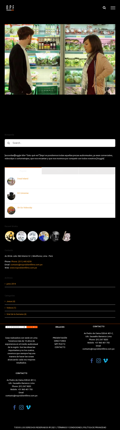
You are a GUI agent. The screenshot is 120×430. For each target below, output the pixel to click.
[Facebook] (14, 407)
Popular (23, 171)
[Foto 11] (66, 236)
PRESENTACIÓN (60, 338)
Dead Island (22, 178)
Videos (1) (11, 308)
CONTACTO (60, 347)
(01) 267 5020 (25, 386)
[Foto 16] (10, 236)
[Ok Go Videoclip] (11, 208)
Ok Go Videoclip (24, 207)
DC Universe (23, 193)
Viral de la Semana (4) (16, 314)
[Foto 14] (32, 236)
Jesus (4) (11, 301)
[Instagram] (21, 407)
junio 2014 (11, 284)
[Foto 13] (43, 236)
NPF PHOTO (60, 344)
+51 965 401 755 (25, 389)
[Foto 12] (55, 236)
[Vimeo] (28, 407)
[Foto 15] (21, 236)
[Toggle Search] (104, 7)
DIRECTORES (60, 341)
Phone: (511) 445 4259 (21, 261)
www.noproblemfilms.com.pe (23, 268)
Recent (60, 171)
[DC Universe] (11, 193)
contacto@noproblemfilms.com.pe (26, 264)
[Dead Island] (11, 179)
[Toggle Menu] (113, 7)
